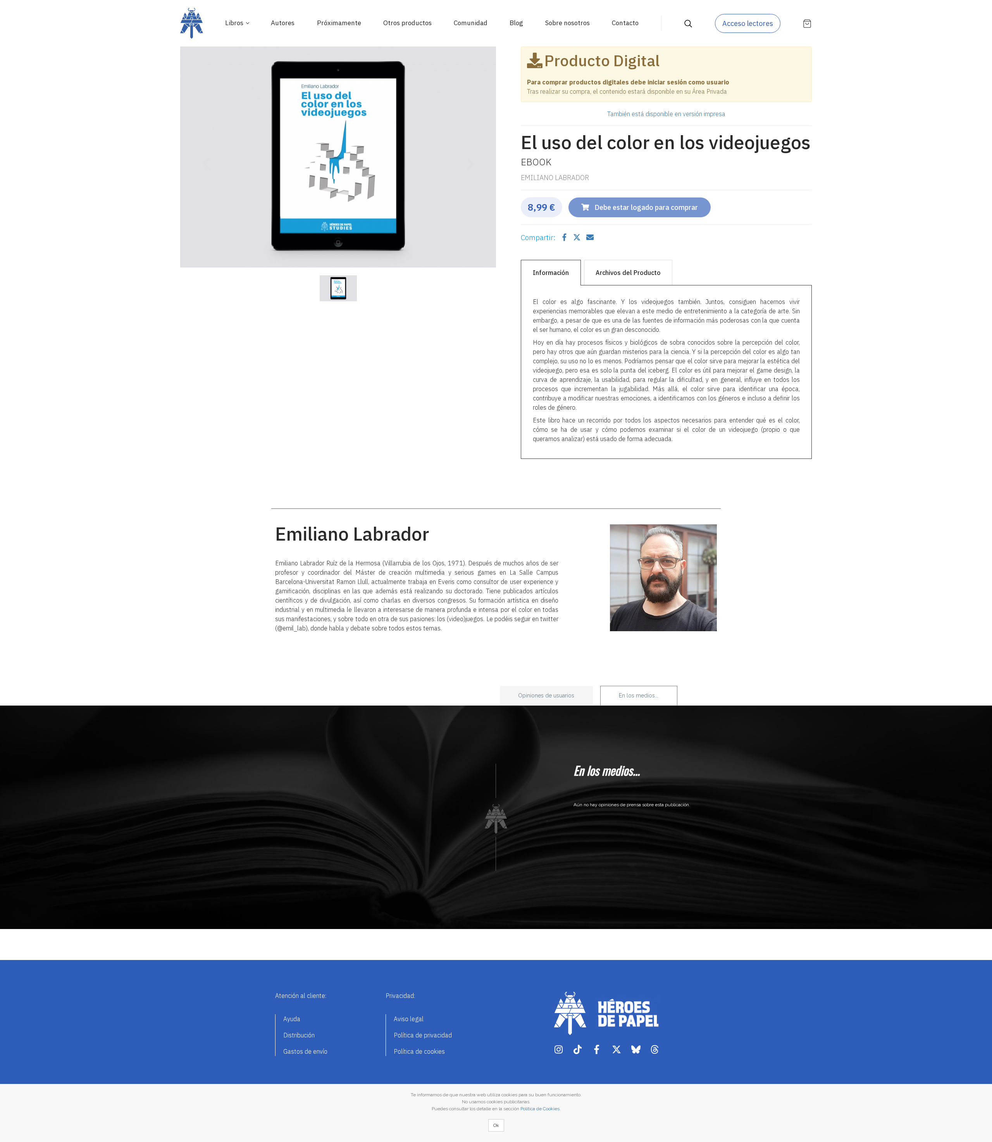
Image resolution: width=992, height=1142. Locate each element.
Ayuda (291, 1019)
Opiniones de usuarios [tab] (546, 695)
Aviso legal (409, 1019)
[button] (203, 158)
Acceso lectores (747, 23)
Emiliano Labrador (555, 177)
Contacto (625, 23)
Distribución (299, 1035)
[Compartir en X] (577, 237)
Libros (235, 23)
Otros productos (407, 23)
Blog (516, 23)
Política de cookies (419, 1051)
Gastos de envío (305, 1051)
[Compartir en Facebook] (565, 237)
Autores (282, 23)
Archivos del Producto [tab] (628, 272)
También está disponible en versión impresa (666, 114)
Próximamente (339, 23)
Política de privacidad (423, 1035)
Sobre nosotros (567, 23)
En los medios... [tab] (638, 695)
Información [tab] (551, 272)
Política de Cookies (540, 1108)
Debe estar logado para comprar (645, 207)
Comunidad (470, 23)
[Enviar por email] (590, 237)
